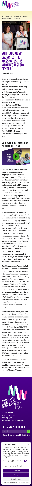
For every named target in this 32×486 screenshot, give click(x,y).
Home (3, 16)
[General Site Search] (24, 4)
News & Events (8, 16)
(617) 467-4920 (7, 418)
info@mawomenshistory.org (13, 420)
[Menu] (29, 4)
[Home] (10, 5)
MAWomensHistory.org (17, 87)
